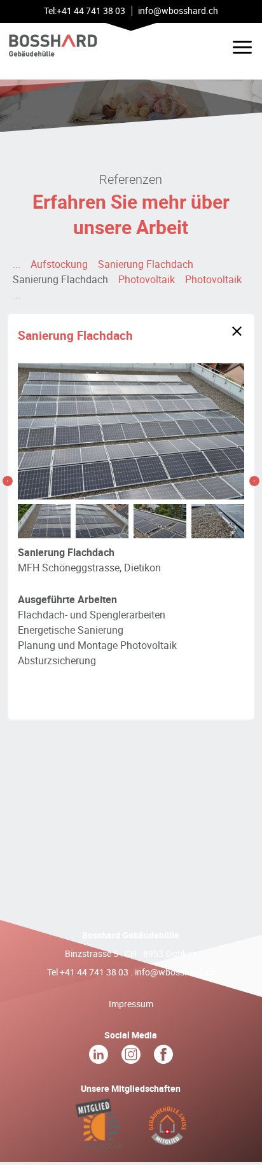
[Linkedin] (99, 1057)
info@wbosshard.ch (175, 972)
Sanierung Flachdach (145, 264)
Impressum (131, 1004)
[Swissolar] (99, 1142)
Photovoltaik (146, 279)
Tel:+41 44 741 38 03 (84, 10)
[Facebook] (163, 1057)
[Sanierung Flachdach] (8, 481)
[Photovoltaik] (254, 481)
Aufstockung (59, 264)
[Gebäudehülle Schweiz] (167, 1142)
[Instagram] (131, 1057)
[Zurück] (237, 331)
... (16, 264)
